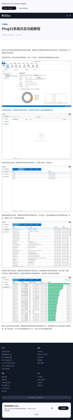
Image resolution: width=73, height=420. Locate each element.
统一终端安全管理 (7, 357)
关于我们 (39, 377)
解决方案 (4, 391)
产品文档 (39, 351)
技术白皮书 (40, 357)
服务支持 (4, 377)
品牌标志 (39, 385)
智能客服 (39, 360)
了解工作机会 (41, 379)
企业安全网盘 (5, 368)
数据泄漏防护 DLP (7, 354)
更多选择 (36, 414)
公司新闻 (39, 382)
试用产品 (4, 379)
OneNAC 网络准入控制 (8, 363)
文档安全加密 (5, 351)
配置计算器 (40, 363)
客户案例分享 (5, 385)
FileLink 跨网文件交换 (8, 366)
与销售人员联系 (6, 382)
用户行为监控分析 (7, 360)
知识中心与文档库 (42, 354)
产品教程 (4, 24)
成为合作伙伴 (5, 388)
